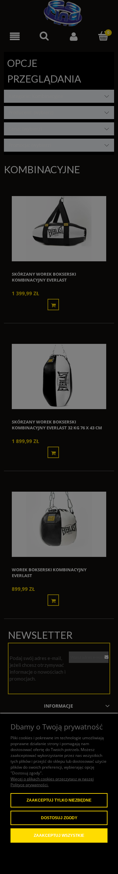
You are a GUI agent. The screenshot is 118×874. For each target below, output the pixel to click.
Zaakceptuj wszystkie (59, 835)
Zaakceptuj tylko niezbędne (59, 800)
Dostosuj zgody (59, 818)
